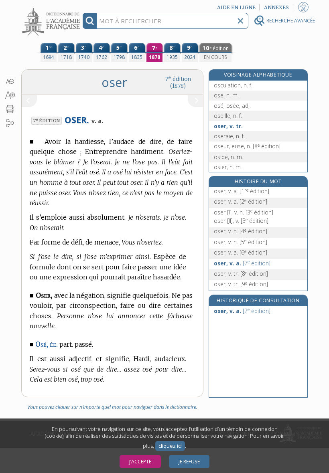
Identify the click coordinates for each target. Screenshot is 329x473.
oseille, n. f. (228, 115)
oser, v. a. (241, 191)
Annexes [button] (276, 7)
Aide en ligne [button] (236, 7)
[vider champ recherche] (240, 21)
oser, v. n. (240, 231)
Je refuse (189, 461)
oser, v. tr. (228, 126)
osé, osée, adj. (232, 105)
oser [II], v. (241, 220)
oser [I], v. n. (243, 212)
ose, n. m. (226, 95)
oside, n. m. (228, 157)
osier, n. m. (228, 167)
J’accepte (140, 461)
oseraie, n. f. (229, 136)
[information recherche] (90, 21)
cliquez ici (170, 446)
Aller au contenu (52, 7)
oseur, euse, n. (247, 146)
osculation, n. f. (233, 85)
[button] (10, 81)
